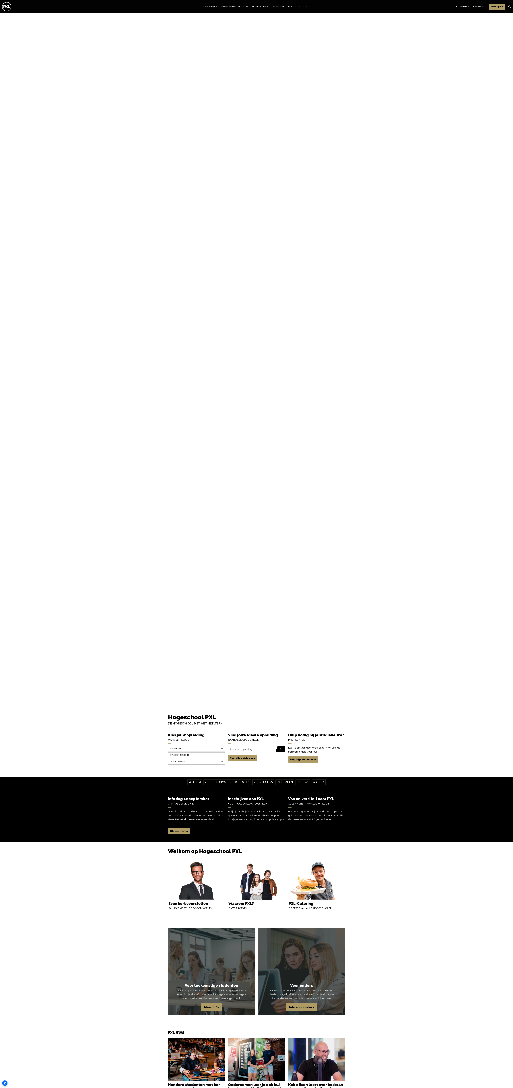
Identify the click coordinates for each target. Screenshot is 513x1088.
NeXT (291, 6)
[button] (281, 749)
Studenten (462, 6)
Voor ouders (263, 782)
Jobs (245, 6)
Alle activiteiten (179, 831)
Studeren (209, 6)
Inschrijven (497, 6)
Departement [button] (177, 761)
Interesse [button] (175, 748)
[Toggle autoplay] (509, 703)
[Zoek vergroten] (509, 6)
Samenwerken (229, 6)
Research (278, 6)
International (260, 6)
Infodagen (285, 782)
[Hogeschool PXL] (6, 6)
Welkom (195, 782)
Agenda (318, 782)
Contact (305, 6)
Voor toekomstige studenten (227, 782)
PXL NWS (303, 782)
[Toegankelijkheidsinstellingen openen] (4, 1083)
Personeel (478, 6)
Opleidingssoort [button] (179, 755)
